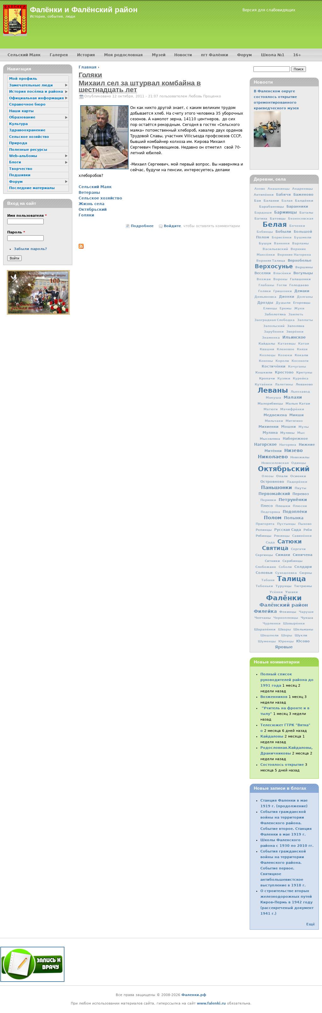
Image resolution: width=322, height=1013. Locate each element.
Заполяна (295, 326)
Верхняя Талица (270, 260)
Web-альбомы (23, 156)
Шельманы (303, 629)
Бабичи (283, 195)
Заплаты (305, 320)
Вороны (280, 279)
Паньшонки (276, 487)
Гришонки (282, 291)
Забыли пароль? (30, 249)
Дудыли (283, 302)
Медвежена (275, 415)
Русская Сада (287, 530)
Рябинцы (263, 535)
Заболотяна (275, 314)
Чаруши (306, 611)
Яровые (284, 647)
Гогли (282, 285)
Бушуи (265, 243)
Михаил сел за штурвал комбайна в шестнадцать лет (140, 86)
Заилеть (295, 314)
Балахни (271, 200)
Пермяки (268, 500)
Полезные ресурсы (28, 150)
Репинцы (264, 529)
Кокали (301, 355)
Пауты (300, 488)
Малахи (293, 397)
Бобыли (283, 231)
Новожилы (299, 457)
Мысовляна (270, 438)
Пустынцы (286, 524)
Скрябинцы (292, 561)
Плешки (282, 506)
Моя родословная (123, 55)
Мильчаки (274, 420)
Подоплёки (295, 511)
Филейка (265, 611)
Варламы (300, 243)
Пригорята (265, 524)
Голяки (86, 215)
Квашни (267, 349)
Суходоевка (286, 573)
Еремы (285, 308)
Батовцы (278, 218)
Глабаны (266, 285)
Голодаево (299, 285)
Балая (286, 200)
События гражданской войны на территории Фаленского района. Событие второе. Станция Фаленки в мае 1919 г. (286, 823)
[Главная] (15, 20)
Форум (244, 55)
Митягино (294, 420)
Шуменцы (267, 641)
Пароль (16, 232)
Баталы (306, 212)
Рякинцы (282, 535)
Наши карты (21, 111)
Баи (257, 200)
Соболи (285, 567)
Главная (88, 67)
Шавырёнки (294, 623)
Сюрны (305, 573)
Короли (282, 360)
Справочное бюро (27, 104)
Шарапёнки (264, 629)
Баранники (297, 206)
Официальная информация (36, 98)
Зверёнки (294, 331)
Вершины (304, 267)
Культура (18, 124)
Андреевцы (302, 188)
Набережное (295, 439)
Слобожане (265, 567)
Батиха (260, 218)
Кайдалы (266, 343)
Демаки (301, 291)
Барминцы (285, 212)
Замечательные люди (31, 85)
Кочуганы (297, 366)
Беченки (297, 225)
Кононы (266, 360)
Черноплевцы (285, 617)
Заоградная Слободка (274, 320)
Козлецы (267, 355)
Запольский (274, 326)
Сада (270, 542)
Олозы (268, 476)
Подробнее (142, 226)
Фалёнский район (283, 605)
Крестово (284, 372)
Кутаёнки (263, 384)
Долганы (305, 296)
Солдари (303, 567)
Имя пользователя (27, 216)
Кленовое (285, 349)
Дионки (286, 297)
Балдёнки (304, 200)
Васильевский (275, 249)
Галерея (59, 55)
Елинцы (270, 308)
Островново (272, 482)
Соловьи (264, 573)
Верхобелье (299, 260)
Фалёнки (284, 598)
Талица (291, 579)
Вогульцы (303, 273)
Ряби (307, 529)
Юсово (303, 641)
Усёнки (276, 592)
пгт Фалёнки (214, 55)
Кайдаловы (271, 736)
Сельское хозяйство (100, 198)
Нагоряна (287, 444)
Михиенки (268, 426)
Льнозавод (300, 391)
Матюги (271, 409)
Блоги (15, 162)
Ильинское (294, 337)
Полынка (293, 518)
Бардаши (263, 212)
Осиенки (298, 476)
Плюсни (300, 506)
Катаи (303, 343)
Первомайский (274, 494)
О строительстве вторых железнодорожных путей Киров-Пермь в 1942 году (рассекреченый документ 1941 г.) (287, 902)
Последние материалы (32, 188)
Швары (284, 629)
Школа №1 (272, 55)
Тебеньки (264, 586)
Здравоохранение (27, 130)
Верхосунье (274, 266)
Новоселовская (275, 463)
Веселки (262, 273)
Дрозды (265, 303)
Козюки (285, 355)
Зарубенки (274, 331)
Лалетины (284, 384)
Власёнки (282, 273)
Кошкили (263, 372)
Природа (18, 143)
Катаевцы (287, 343)
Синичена (302, 555)
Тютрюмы (303, 586)
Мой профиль (23, 79)
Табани (268, 580)
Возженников (273, 697)
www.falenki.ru (211, 1003)
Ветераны (89, 192)
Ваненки (282, 243)
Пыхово (305, 524)
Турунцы (283, 586)
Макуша (273, 397)
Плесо (267, 506)
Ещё (310, 924)
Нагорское (265, 444)
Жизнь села (91, 204)
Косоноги (299, 360)
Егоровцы (301, 302)
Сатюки (289, 541)
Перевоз (300, 494)
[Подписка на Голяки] (81, 247)
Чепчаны (262, 617)
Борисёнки (281, 237)
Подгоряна (270, 512)
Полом (272, 517)
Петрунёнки (293, 499)
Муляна (270, 433)
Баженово (303, 194)
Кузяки (283, 378)
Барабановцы (271, 206)
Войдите (172, 226)
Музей (158, 55)
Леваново (304, 384)
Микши (296, 415)
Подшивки (20, 175)
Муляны (287, 432)
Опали (282, 476)
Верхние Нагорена (294, 254)
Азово (259, 188)
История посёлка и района (36, 92)
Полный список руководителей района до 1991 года (287, 680)
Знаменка (271, 337)
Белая (275, 224)
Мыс (301, 432)
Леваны (273, 390)
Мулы (303, 426)
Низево (293, 450)
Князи (302, 349)
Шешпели (269, 635)
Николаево (273, 457)
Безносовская (300, 218)
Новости (183, 55)
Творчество (20, 169)
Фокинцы (287, 611)
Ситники (272, 561)
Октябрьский (93, 209)
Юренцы (286, 641)
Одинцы (298, 463)
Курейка (300, 378)
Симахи (282, 555)
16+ (297, 55)
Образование (22, 117)
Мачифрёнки (292, 409)
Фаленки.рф (193, 995)
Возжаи (264, 279)
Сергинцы (264, 555)
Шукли (301, 635)
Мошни (288, 427)
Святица (275, 548)
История (86, 55)
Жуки (299, 308)
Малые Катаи (298, 403)
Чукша (307, 617)
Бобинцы (265, 231)
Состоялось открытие (282, 765)
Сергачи (298, 549)
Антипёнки (264, 194)
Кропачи (267, 378)
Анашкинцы (279, 188)
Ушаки (291, 592)
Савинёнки (302, 535)
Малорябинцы (270, 403)
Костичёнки (274, 366)
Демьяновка (265, 296)
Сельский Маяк (95, 187)
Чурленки (271, 623)
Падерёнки (297, 481)
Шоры (286, 635)
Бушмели (302, 237)
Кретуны (304, 372)
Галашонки (300, 279)
